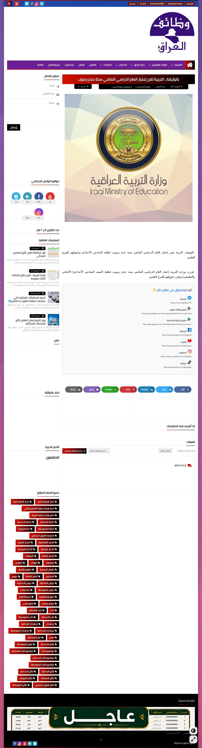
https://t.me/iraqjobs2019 (181, 303)
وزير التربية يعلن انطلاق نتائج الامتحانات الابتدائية (30, 322)
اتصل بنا (143, 3)
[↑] (101, 739)
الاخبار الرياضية (47, 549)
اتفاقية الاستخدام (157, 3)
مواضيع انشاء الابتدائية (22, 651)
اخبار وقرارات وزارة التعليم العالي (39, 508)
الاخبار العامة (48, 556)
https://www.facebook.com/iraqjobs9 (177, 335)
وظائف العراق (164, 743)
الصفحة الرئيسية (143, 86)
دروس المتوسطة (46, 590)
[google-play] (42, 3)
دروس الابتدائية (47, 583)
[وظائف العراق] (172, 33)
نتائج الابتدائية (48, 671)
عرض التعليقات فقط (98, 451)
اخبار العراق (139, 65)
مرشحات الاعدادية (46, 631)
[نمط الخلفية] (193, 739)
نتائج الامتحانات (47, 678)
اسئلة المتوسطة (46, 529)
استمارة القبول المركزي (43, 536)
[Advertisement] (64, 34)
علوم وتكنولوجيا (46, 597)
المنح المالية (32, 576)
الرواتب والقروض (159, 65)
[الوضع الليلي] (193, 731)
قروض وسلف (48, 603)
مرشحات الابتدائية (29, 624)
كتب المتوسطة (26, 617)
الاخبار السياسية (25, 549)
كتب (52, 610)
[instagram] (37, 3)
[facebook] (32, 3)
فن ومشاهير (54, 65)
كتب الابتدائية (35, 610)
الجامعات (107, 65)
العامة (40, 65)
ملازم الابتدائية (34, 637)
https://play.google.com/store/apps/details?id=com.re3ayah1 (167, 324)
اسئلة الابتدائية (47, 522)
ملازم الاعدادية (47, 644)
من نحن (132, 3)
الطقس (92, 65)
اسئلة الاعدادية (24, 522)
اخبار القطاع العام (21, 502)
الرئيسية (190, 3)
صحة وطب (69, 65)
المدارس (123, 65)
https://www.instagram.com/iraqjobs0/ (176, 356)
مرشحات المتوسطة (20, 631)
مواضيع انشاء (48, 651)
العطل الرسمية (47, 569)
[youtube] (17, 3)
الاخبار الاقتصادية (46, 542)
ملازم (51, 637)
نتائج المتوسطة (19, 685)
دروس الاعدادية (24, 583)
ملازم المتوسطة (24, 644)
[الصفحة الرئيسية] (190, 64)
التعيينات (178, 65)
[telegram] (27, 3)
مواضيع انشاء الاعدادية (43, 658)
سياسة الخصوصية (175, 3)
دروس (14, 576)
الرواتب (34, 563)
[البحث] (9, 3)
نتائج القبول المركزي (44, 685)
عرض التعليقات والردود (74, 451)
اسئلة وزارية (24, 529)
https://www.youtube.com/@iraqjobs (177, 345)
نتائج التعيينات (26, 678)
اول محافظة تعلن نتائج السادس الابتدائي (29, 254)
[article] (97, 408)
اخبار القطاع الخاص (45, 502)
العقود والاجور (24, 569)
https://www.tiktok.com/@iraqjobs (178, 367)
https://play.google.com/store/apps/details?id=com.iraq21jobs (167, 313)
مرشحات (50, 624)
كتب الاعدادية (48, 617)
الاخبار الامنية (24, 542)
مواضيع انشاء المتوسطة (42, 665)
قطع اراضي (28, 603)
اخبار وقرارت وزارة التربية (122, 86)
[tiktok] (22, 3)
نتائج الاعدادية (27, 671)
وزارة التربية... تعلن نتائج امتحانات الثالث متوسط (28, 277)
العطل (82, 65)
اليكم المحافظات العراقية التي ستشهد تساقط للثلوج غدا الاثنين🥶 (26, 299)
